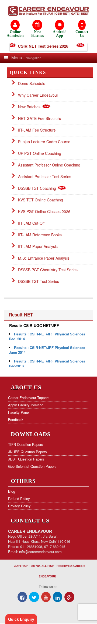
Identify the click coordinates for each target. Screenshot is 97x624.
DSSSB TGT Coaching (37, 188)
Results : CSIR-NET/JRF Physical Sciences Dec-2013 (47, 363)
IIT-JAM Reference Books (40, 234)
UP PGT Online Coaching (39, 153)
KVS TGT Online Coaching (40, 199)
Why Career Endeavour (38, 95)
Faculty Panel (19, 412)
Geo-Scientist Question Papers (32, 466)
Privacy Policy (19, 505)
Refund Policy (19, 498)
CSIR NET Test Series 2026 (41, 46)
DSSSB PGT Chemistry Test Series (48, 269)
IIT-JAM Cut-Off (31, 223)
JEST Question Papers (26, 459)
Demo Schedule (31, 83)
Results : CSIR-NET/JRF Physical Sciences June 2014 (47, 350)
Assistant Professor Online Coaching (49, 165)
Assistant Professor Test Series (44, 176)
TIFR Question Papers (25, 444)
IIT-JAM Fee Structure (37, 130)
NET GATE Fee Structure (39, 118)
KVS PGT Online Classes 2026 (44, 211)
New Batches (29, 106)
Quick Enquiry (21, 619)
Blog (11, 491)
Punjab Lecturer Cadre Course (44, 141)
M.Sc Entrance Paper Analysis (44, 258)
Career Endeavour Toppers (29, 397)
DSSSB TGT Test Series (38, 281)
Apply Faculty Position (25, 404)
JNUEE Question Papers (27, 451)
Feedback (15, 419)
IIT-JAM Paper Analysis (38, 246)
